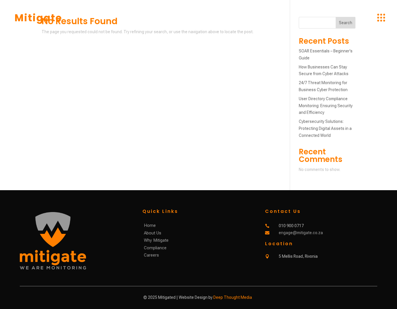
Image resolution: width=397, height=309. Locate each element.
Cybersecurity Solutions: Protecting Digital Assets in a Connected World (325, 128)
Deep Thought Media (232, 297)
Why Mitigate (156, 240)
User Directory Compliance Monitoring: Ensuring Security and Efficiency (326, 105)
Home (150, 225)
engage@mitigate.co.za (301, 232)
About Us (152, 233)
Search (345, 22)
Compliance (155, 247)
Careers (151, 255)
